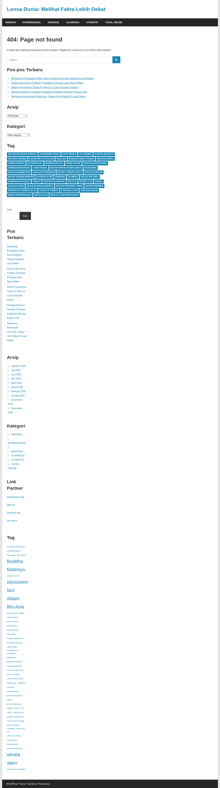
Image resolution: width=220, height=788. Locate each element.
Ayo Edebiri (85, 154)
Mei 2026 (16, 378)
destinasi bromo (17, 159)
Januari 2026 (18, 395)
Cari (9, 209)
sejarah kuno (16, 186)
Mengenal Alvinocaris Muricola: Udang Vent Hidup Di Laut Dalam (48, 96)
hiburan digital (105, 159)
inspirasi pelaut (54, 163)
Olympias (73, 177)
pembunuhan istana (19, 181)
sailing (99, 181)
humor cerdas (16, 163)
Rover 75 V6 (85, 181)
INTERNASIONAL (32, 22)
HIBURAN (10, 22)
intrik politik (73, 163)
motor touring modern (21, 177)
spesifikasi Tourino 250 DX (22, 190)
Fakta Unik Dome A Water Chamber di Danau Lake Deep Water (47, 83)
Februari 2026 (18, 391)
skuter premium (94, 186)
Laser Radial (40, 168)
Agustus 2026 (18, 366)
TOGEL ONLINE (113, 22)
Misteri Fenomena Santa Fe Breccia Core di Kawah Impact (44, 87)
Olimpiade (60, 177)
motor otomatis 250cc (70, 172)
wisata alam (41, 195)
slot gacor (12, 520)
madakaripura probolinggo (66, 168)
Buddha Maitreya (104, 154)
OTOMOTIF (92, 22)
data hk (11, 504)
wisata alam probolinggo (65, 195)
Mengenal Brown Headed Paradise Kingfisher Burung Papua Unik (49, 92)
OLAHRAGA (72, 22)
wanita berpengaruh (19, 195)
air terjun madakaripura (22, 154)
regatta (72, 181)
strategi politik (89, 190)
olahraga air (44, 177)
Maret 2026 (17, 387)
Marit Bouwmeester (19, 172)
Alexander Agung (50, 154)
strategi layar (69, 190)
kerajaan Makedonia (95, 163)
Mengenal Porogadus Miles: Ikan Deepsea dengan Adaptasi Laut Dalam (52, 78)
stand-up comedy (48, 190)
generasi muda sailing (81, 159)
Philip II (36, 181)
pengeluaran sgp (15, 497)
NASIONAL (54, 22)
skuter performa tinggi (69, 186)
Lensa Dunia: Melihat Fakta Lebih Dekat (56, 9)
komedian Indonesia (19, 168)
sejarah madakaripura (40, 186)
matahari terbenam (44, 172)
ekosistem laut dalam (41, 159)
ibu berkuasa (34, 163)
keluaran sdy (13, 512)
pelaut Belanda (90, 177)
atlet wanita (69, 154)
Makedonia (91, 168)
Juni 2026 (16, 374)
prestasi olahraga (54, 181)
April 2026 (16, 382)
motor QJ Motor (93, 172)
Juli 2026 (15, 370)
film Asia (61, 159)
